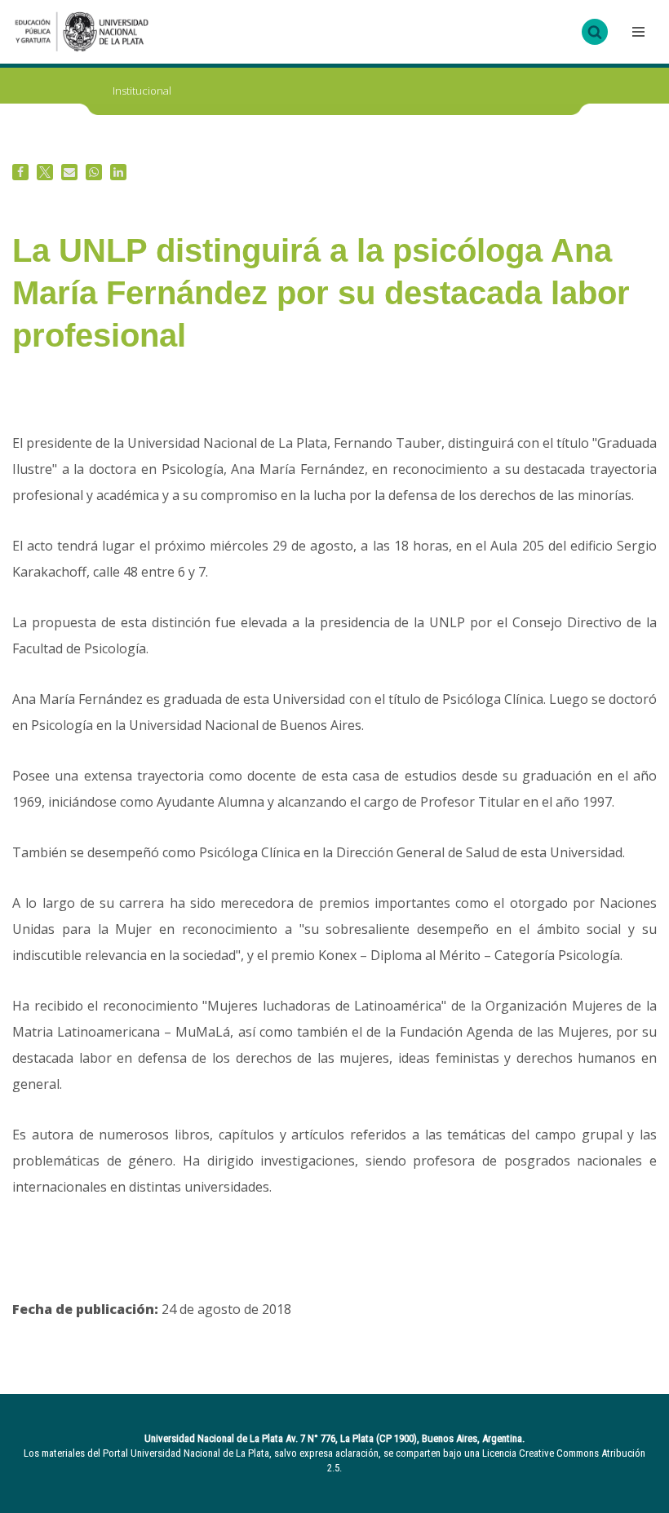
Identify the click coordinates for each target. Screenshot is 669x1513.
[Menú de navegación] (636, 32)
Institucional (142, 90)
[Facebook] (20, 172)
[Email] (69, 172)
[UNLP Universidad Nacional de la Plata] (81, 31)
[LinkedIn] (118, 172)
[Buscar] (595, 32)
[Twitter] (45, 172)
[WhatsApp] (94, 172)
